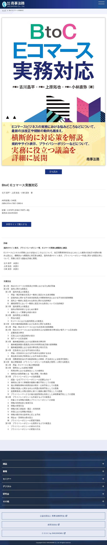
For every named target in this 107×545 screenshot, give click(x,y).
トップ (4, 10)
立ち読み (53, 172)
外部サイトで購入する (16, 224)
